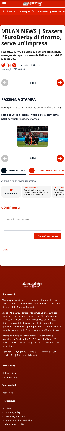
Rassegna (25, 11)
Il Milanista (8, 11)
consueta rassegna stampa (23, 119)
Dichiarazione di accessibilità (17, 420)
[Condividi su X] (14, 65)
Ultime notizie (9, 373)
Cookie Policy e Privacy (13, 416)
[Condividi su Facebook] (9, 65)
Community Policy (11, 412)
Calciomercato (9, 377)
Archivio (6, 408)
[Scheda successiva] (60, 82)
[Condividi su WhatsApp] (3, 65)
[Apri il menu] (4, 3)
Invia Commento (48, 236)
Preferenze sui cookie (13, 424)
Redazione (7, 392)
